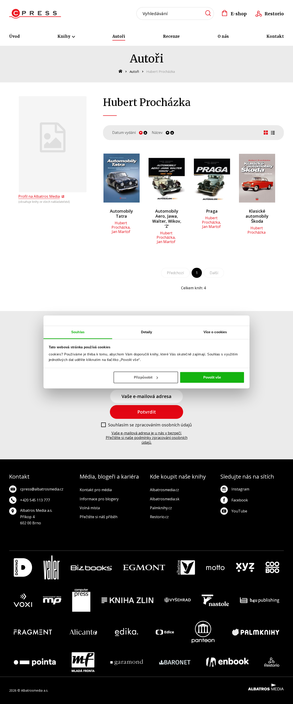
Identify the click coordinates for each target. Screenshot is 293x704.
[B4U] (259, 600)
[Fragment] (33, 632)
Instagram (240, 489)
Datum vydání (124, 132)
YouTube (239, 511)
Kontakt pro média (96, 489)
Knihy (64, 36)
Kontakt (275, 36)
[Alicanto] (83, 632)
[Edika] (126, 632)
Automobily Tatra (121, 213)
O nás (223, 36)
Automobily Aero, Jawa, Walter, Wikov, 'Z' (166, 218)
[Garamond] (127, 662)
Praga (212, 211)
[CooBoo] (272, 567)
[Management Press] (52, 600)
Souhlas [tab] (77, 332)
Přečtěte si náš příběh (98, 516)
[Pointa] (34, 662)
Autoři (118, 36)
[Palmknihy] (256, 632)
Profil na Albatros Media (39, 196)
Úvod (14, 36)
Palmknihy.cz (161, 507)
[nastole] (215, 600)
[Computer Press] (81, 600)
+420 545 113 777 (35, 500)
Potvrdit (146, 412)
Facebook (239, 500)
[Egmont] (144, 567)
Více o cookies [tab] (215, 332)
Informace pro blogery (99, 498)
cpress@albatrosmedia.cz (41, 489)
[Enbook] (227, 662)
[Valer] (51, 567)
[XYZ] (245, 567)
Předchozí (175, 272)
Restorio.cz (159, 516)
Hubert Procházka (120, 225)
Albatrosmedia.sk (164, 498)
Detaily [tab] (146, 332)
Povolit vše (212, 377)
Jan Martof (121, 231)
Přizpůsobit (143, 377)
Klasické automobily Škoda (257, 216)
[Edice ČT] (165, 632)
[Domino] (23, 567)
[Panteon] (203, 632)
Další (214, 272)
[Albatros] (186, 567)
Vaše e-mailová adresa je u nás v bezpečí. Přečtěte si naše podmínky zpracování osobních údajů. (146, 438)
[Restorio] (272, 662)
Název (157, 132)
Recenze (171, 36)
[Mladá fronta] (83, 662)
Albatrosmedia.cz (164, 489)
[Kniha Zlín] (127, 600)
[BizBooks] (91, 567)
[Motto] (215, 567)
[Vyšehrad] (177, 600)
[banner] (35, 14)
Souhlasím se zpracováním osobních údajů (150, 425)
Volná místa (90, 507)
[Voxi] (23, 600)
